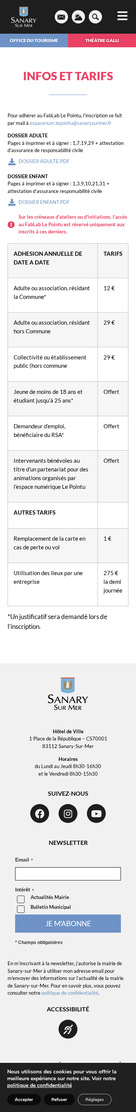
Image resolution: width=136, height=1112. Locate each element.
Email (22, 859)
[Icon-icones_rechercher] (95, 16)
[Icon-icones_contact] (61, 16)
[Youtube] (96, 813)
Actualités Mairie (50, 897)
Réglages (94, 1099)
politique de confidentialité (70, 993)
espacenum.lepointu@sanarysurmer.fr (70, 123)
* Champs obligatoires (39, 942)
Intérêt (22, 890)
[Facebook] (39, 813)
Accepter (24, 1099)
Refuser (59, 1099)
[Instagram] (68, 813)
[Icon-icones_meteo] (78, 16)
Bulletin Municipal (51, 907)
